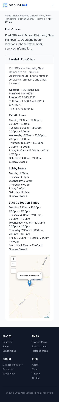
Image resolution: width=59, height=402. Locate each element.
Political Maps (39, 346)
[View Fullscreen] (13, 270)
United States (37, 15)
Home (8, 15)
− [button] (13, 264)
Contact (36, 378)
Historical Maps (40, 350)
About (35, 364)
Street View (9, 373)
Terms (35, 369)
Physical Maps (39, 342)
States (6, 346)
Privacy (36, 373)
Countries (7, 342)
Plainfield (40, 18)
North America (20, 15)
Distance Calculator (12, 364)
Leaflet (46, 317)
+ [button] (13, 259)
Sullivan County (26, 18)
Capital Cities (9, 350)
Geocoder (8, 369)
